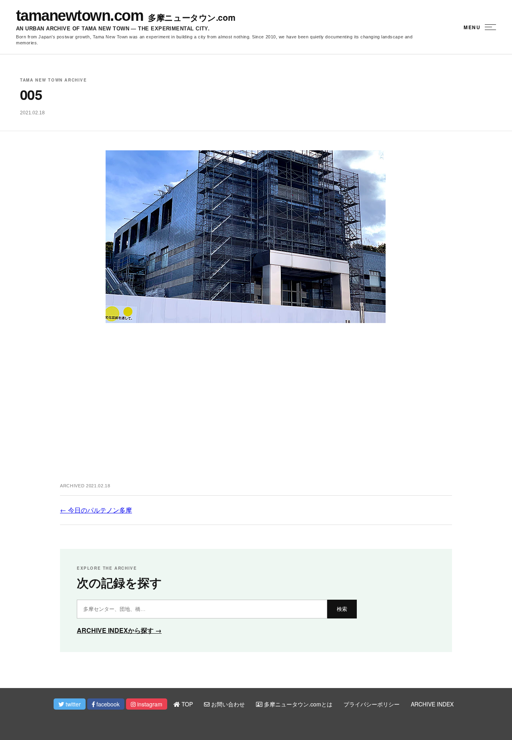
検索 (342, 609)
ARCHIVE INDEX (432, 704)
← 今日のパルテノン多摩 (96, 510)
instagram (149, 704)
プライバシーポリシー (372, 704)
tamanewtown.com (79, 15)
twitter (72, 704)
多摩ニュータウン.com (191, 17)
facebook (107, 704)
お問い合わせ (227, 704)
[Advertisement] (256, 411)
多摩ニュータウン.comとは (297, 704)
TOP (186, 704)
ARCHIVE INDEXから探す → (119, 630)
